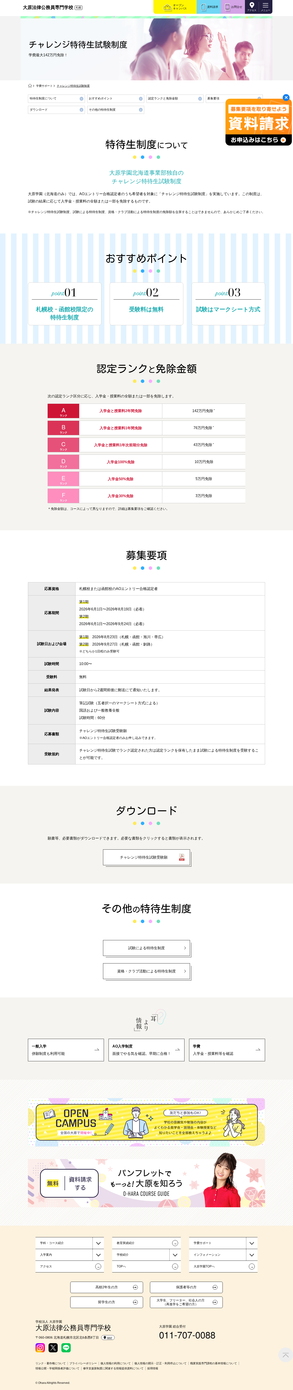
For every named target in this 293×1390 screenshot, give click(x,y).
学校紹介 (123, 1254)
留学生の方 (106, 1302)
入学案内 (46, 1254)
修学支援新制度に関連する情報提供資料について (113, 1368)
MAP (109, 1338)
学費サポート (44, 85)
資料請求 (212, 6)
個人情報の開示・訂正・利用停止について (160, 1363)
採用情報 (152, 1368)
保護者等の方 (186, 1287)
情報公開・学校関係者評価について (57, 1368)
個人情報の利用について (115, 1363)
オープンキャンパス (180, 7)
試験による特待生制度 (146, 948)
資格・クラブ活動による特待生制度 (146, 971)
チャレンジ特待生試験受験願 (144, 857)
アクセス (251, 10)
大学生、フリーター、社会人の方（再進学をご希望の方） (181, 1302)
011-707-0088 (187, 1334)
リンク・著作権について (50, 1363)
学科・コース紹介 (52, 1243)
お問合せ (236, 6)
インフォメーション (207, 1254)
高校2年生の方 (106, 1287)
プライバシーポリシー (83, 1363)
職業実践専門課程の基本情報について (213, 1363)
